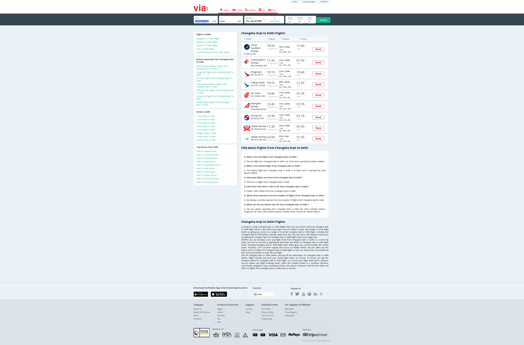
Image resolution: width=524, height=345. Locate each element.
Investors (197, 318)
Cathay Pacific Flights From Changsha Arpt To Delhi (215, 91)
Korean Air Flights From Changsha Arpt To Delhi (215, 97)
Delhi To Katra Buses (205, 171)
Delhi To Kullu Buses (205, 168)
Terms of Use (267, 315)
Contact (249, 309)
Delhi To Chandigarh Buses (208, 165)
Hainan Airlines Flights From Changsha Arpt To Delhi (213, 103)
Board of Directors (201, 312)
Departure (249, 18)
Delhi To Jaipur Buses (205, 161)
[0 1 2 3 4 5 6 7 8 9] (300, 22)
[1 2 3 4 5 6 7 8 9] (290, 22)
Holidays (221, 315)
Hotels (220, 312)
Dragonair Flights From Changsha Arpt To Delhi (214, 73)
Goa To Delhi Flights (205, 48)
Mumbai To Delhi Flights (207, 42)
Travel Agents (291, 312)
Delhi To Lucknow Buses (207, 154)
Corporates (290, 315)
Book (318, 49)
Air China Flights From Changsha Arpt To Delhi (214, 79)
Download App (309, 2)
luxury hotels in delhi (206, 140)
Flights (220, 309)
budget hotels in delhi (206, 133)
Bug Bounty (266, 318)
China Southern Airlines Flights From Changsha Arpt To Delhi (212, 67)
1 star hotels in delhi (205, 116)
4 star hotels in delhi (205, 126)
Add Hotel (289, 309)
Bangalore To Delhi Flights (208, 38)
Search (323, 20)
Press (195, 315)
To (221, 18)
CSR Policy (266, 309)
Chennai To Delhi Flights (207, 45)
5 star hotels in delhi (205, 129)
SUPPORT (324, 2)
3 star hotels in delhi (205, 123)
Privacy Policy (267, 312)
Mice (219, 322)
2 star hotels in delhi (205, 119)
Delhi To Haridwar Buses (207, 182)
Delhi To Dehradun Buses (207, 178)
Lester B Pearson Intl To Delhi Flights (212, 52)
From (197, 18)
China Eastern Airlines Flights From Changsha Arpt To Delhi (211, 85)
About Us (197, 309)
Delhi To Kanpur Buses (206, 175)
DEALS (295, 2)
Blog (248, 312)
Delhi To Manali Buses (206, 151)
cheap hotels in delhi (205, 136)
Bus (219, 318)
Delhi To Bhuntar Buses (207, 158)
